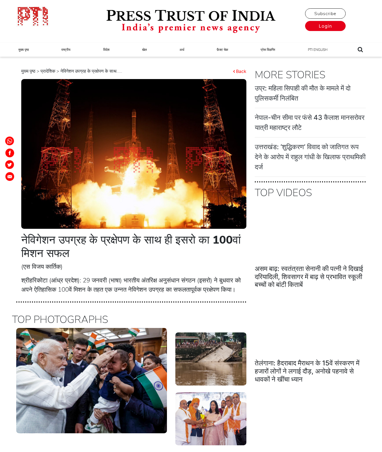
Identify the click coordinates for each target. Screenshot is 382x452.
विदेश (106, 49)
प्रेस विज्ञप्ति (268, 49)
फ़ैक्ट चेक (222, 49)
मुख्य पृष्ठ (23, 49)
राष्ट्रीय (65, 49)
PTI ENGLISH (317, 49)
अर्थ (182, 49)
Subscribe (325, 14)
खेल (144, 49)
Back (241, 71)
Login (325, 26)
